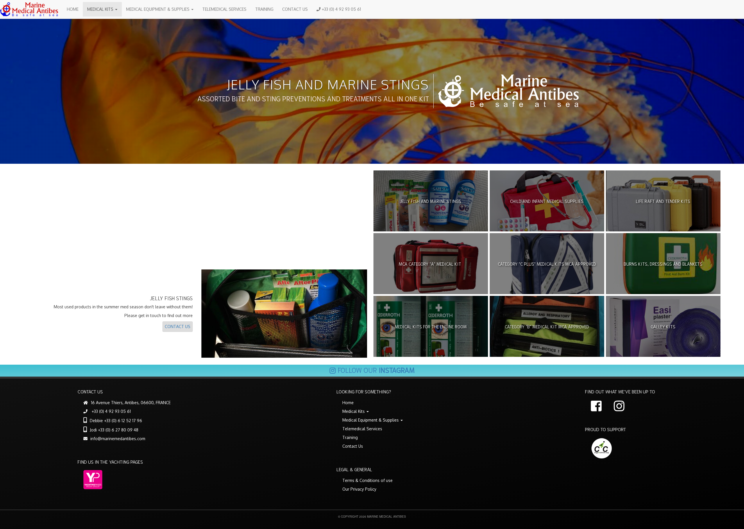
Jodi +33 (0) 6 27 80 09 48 (114, 429)
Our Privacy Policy (359, 489)
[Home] (31, 9)
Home (72, 9)
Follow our (376, 369)
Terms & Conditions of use (367, 480)
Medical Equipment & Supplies (158, 9)
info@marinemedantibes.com (117, 438)
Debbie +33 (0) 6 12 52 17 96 (116, 420)
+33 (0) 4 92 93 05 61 (341, 9)
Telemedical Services (224, 9)
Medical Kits (101, 9)
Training (264, 9)
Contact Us (295, 9)
